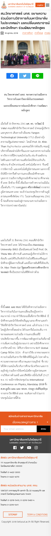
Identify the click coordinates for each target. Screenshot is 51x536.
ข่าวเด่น (47, 33)
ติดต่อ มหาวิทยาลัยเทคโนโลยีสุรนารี (19, 457)
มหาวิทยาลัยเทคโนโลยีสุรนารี (20, 4)
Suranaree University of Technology (21, 7)
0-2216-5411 (13, 504)
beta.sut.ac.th (23, 521)
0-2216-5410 (13, 500)
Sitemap (12, 514)
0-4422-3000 (14, 472)
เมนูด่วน (40, 5)
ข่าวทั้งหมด (39, 33)
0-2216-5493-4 (27, 500)
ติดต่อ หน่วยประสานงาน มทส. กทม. (19, 485)
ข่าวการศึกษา (27, 33)
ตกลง (43, 428)
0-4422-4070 (13, 476)
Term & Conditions (37, 514)
